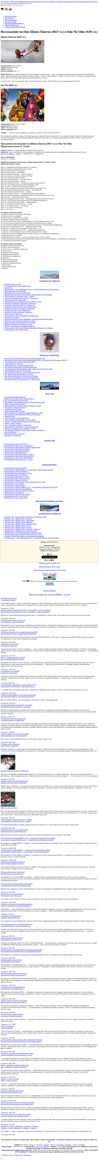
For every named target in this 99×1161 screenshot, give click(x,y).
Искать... (4, 5)
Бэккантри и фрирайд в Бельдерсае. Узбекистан (20, 303)
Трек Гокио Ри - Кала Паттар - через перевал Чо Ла (21, 427)
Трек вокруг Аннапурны (13, 435)
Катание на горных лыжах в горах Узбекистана (20, 307)
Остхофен (81, 1145)
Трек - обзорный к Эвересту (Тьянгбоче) (18, 425)
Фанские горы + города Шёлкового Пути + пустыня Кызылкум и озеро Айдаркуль (32, 289)
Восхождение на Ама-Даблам (14, 484)
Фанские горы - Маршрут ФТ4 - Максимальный (20, 524)
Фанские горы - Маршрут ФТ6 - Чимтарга (18, 522)
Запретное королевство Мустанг (15, 397)
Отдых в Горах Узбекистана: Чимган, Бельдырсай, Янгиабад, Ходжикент (29, 328)
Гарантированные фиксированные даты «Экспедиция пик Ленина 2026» (29, 369)
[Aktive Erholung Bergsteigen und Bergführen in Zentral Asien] (54, 577)
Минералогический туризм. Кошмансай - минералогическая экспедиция (29, 319)
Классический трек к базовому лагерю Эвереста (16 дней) (24, 413)
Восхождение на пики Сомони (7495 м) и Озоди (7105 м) (23, 534)
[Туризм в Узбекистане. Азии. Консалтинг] (50, 575)
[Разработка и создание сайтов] (49, 577)
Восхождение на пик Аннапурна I (16, 498)
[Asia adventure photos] (54, 579)
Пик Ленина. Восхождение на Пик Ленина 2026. (21, 367)
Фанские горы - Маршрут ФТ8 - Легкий (18, 525)
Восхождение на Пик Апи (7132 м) (16, 496)
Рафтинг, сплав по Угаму (13, 284)
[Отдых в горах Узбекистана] (54, 575)
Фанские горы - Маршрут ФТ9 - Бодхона (18, 527)
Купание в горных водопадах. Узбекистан (18, 312)
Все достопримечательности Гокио (16, 400)
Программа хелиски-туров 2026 (15, 291)
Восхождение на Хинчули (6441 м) (16, 444)
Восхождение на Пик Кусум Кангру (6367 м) (19, 454)
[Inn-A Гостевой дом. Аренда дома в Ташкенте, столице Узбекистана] (53, 581)
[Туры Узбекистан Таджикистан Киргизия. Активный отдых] (45, 579)
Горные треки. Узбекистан (13, 314)
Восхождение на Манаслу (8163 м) (16, 480)
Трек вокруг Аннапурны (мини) (15, 407)
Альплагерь (8, 288)
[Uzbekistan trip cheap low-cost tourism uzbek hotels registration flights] (49, 579)
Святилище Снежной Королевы (11, 1016)
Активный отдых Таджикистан (49, 513)
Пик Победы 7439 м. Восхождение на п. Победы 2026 (22, 379)
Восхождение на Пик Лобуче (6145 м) (17, 451)
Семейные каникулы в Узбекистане (12, 720)
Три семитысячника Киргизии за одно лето (19, 374)
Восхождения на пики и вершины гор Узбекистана (21, 315)
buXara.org (27, 1155)
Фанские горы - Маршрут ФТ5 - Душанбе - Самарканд (23, 529)
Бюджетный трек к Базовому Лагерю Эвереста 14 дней (23, 406)
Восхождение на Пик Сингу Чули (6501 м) (19, 458)
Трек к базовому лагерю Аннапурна (16, 418)
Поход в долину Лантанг (13, 423)
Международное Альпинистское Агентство (17, 1150)
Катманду (68, 1145)
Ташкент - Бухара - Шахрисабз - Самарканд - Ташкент (19, 1128)
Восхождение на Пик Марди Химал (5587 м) (19, 399)
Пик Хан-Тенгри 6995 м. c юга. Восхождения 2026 (21, 378)
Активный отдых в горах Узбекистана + (18, 286)
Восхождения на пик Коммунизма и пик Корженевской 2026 (25, 358)
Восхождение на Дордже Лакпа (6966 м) (18, 489)
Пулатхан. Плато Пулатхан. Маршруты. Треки (20, 321)
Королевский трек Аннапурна (15, 434)
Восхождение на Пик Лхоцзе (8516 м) (17, 478)
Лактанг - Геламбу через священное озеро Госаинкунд (22, 421)
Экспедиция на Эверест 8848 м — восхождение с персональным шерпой (29, 470)
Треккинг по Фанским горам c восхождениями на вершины (24, 536)
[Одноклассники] (50, 560)
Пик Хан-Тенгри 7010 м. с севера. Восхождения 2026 (22, 372)
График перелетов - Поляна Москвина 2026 (19, 365)
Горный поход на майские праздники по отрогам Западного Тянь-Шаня (28, 294)
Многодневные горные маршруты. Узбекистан (20, 322)
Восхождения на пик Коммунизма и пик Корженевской (23, 532)
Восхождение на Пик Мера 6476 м (16, 452)
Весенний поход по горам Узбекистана (17, 293)
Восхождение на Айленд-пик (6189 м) (17, 449)
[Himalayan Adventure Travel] (45, 577)
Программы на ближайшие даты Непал (49, 501)
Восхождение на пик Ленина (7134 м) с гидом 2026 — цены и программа (25, 612)
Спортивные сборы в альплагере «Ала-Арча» (16, 707)
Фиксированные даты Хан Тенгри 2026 (18, 371)
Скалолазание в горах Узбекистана (16, 329)
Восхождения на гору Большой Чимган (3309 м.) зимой (23, 301)
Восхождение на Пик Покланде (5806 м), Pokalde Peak (22, 414)
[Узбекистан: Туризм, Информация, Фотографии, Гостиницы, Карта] (28, 581)
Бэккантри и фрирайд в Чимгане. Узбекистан (20, 305)
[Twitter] (48, 560)
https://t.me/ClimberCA (8, 154)
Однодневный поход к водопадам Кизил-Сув (16, 926)
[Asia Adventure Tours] (24, 581)
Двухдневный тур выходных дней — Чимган (20, 296)
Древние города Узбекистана (10, 917)
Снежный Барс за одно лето (14, 364)
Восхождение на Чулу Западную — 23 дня (19, 459)
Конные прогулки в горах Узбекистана (17, 310)
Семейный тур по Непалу (13, 409)
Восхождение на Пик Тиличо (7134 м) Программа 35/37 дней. (25, 482)
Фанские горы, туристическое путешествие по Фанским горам (25, 517)
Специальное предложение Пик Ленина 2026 (20, 362)
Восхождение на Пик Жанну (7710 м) (17, 477)
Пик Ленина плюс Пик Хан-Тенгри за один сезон (21, 376)
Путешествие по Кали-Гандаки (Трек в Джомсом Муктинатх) (25, 430)
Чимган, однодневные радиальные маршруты (20, 326)
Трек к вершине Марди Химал (15, 411)
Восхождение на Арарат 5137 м (11, 939)
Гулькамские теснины (12, 317)
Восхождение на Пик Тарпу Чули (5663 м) (19, 445)
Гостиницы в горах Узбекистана (15, 300)
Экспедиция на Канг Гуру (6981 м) (16, 475)
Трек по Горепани (10, 432)
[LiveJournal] (54, 560)
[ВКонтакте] (45, 560)
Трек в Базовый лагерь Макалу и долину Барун (20, 420)
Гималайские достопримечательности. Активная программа (24, 402)
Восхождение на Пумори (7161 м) (16, 468)
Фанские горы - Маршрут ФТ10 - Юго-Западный (21, 531)
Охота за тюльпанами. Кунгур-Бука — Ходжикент (21, 298)
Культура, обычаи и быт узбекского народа (15, 1116)
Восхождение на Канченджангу (15, 485)
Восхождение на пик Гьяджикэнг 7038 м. (18, 473)
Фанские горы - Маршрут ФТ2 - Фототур (18, 518)
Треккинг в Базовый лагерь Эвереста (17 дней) (20, 428)
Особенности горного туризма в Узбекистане (20, 308)
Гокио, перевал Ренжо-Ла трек (15, 404)
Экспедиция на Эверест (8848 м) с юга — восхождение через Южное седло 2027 (31, 487)
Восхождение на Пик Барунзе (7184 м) (17, 494)
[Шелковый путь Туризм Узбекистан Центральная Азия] (45, 575)
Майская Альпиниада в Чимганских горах (19, 324)
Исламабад (60, 1145)
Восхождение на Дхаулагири (14, 492)
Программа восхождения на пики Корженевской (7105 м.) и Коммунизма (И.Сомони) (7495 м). (36, 360)
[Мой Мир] (52, 560)
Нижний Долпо (10, 416)
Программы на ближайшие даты (49, 594)
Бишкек (46, 1145)
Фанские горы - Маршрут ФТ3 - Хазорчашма (19, 520)
